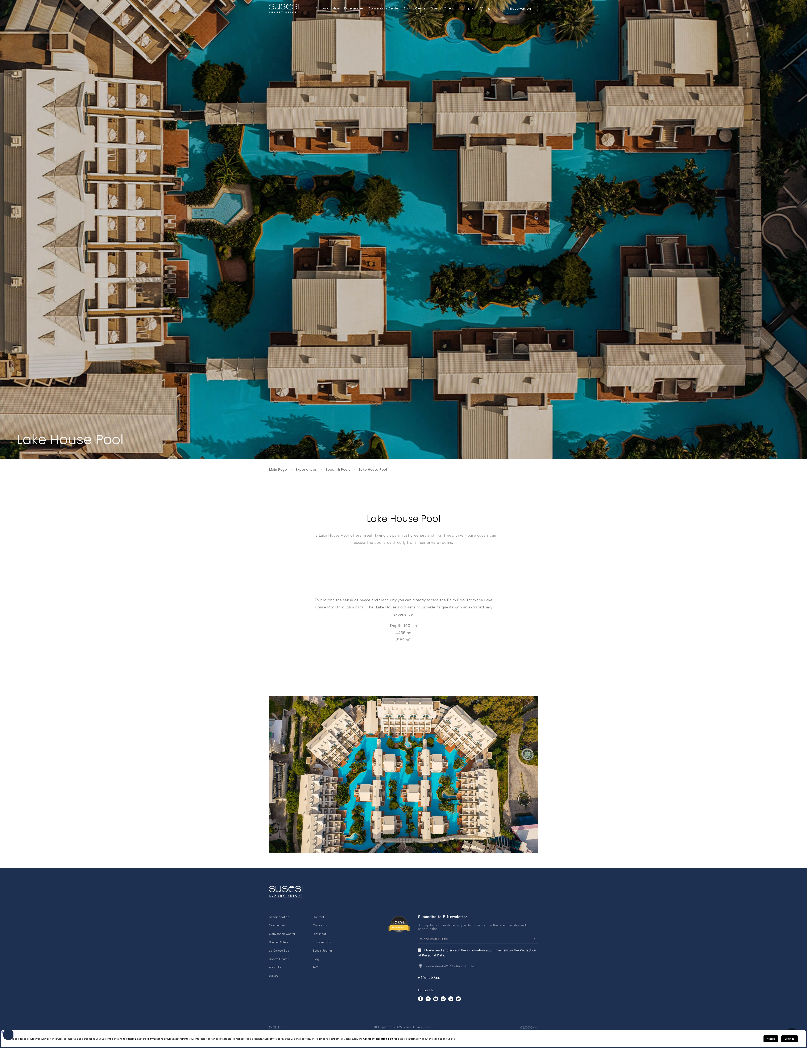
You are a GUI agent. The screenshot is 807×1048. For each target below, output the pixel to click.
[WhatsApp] (481, 9)
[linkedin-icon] (450, 998)
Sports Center (415, 8)
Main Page (278, 470)
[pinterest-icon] (458, 998)
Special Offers (442, 8)
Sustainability (322, 942)
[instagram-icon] (428, 998)
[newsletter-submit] (534, 939)
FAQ (315, 967)
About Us (275, 967)
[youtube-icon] (435, 998)
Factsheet (319, 933)
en (469, 9)
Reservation (520, 8)
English (276, 1027)
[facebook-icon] (420, 998)
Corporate (320, 925)
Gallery (273, 975)
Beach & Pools (338, 470)
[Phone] (493, 9)
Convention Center (384, 8)
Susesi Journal (322, 950)
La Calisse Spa (279, 950)
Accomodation (328, 8)
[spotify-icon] (443, 998)
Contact (318, 917)
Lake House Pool (373, 470)
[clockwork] (529, 1027)
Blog (316, 959)
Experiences (354, 8)
